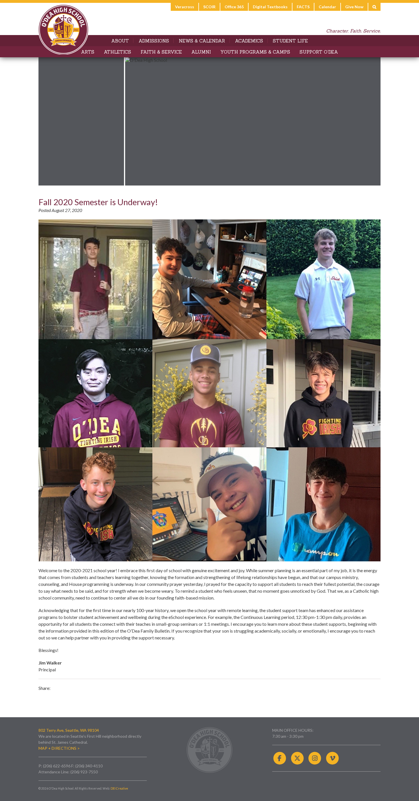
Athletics (117, 52)
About (120, 40)
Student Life (290, 40)
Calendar (327, 6)
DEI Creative (119, 788)
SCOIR (209, 6)
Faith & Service (161, 52)
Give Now (354, 6)
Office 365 (234, 6)
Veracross (184, 6)
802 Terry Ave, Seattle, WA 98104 (68, 730)
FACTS (303, 6)
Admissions (154, 40)
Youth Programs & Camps (255, 52)
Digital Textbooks (270, 6)
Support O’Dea (319, 52)
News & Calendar (202, 40)
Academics (249, 40)
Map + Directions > (59, 748)
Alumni (201, 52)
